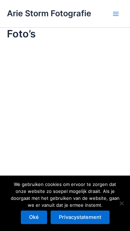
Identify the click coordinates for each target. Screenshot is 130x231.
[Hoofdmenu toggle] (116, 14)
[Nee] (121, 203)
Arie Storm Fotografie (49, 13)
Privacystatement (80, 217)
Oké (34, 217)
